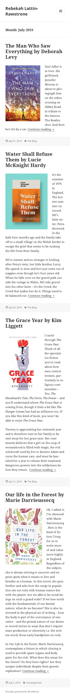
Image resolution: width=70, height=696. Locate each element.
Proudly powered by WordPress (22, 691)
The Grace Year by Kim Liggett (33, 323)
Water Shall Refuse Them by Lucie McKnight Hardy (28, 159)
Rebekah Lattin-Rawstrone (21, 11)
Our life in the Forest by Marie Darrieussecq (34, 497)
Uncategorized (33, 682)
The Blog (32, 141)
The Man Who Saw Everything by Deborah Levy (33, 51)
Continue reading (41, 129)
